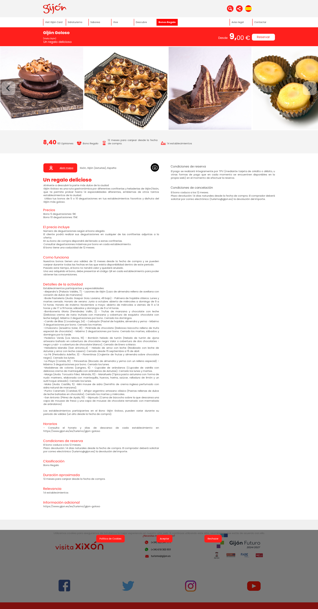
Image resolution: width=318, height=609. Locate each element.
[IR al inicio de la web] (54, 8)
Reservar (263, 37)
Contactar (260, 22)
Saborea (95, 22)
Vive (115, 22)
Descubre (141, 22)
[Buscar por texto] (230, 8)
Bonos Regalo (167, 22)
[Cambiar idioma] (248, 8)
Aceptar (164, 538)
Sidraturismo (75, 22)
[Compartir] (239, 8)
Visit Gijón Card (53, 22)
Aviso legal (238, 22)
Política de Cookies (110, 538)
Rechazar (213, 538)
